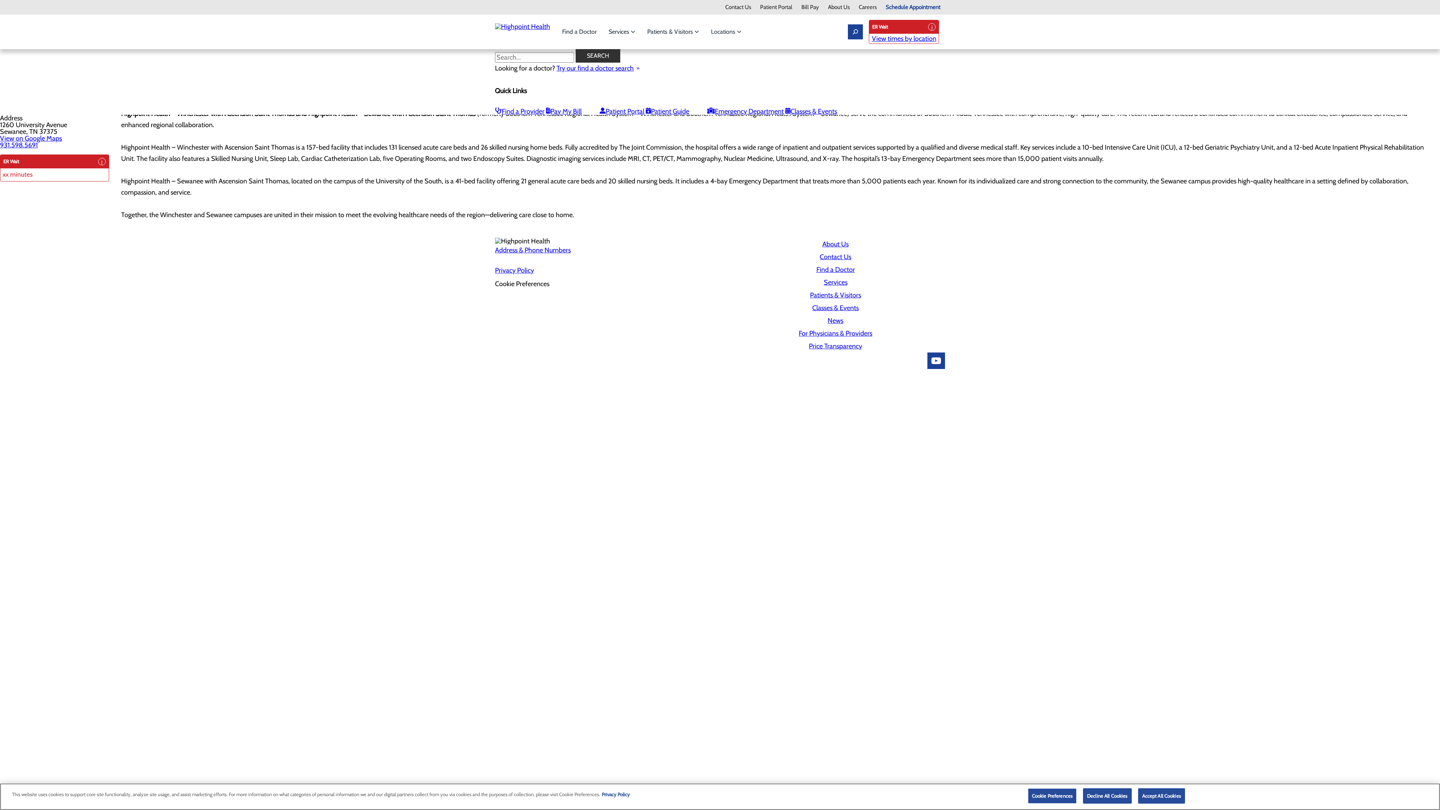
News (835, 320)
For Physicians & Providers (835, 333)
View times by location (904, 38)
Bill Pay (810, 7)
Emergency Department (749, 111)
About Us (839, 7)
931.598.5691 (19, 145)
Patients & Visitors (670, 31)
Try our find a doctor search (595, 68)
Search (598, 55)
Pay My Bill (566, 111)
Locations (724, 31)
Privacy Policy (514, 270)
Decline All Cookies (1107, 796)
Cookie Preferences (1052, 796)
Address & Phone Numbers (533, 250)
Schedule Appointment (913, 7)
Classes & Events (813, 111)
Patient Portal (776, 7)
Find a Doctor (579, 31)
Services (620, 31)
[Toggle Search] (855, 31)
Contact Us (738, 7)
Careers (868, 7)
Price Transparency (835, 346)
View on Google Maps (31, 138)
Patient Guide (670, 111)
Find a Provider (523, 111)
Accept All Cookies (1161, 796)
